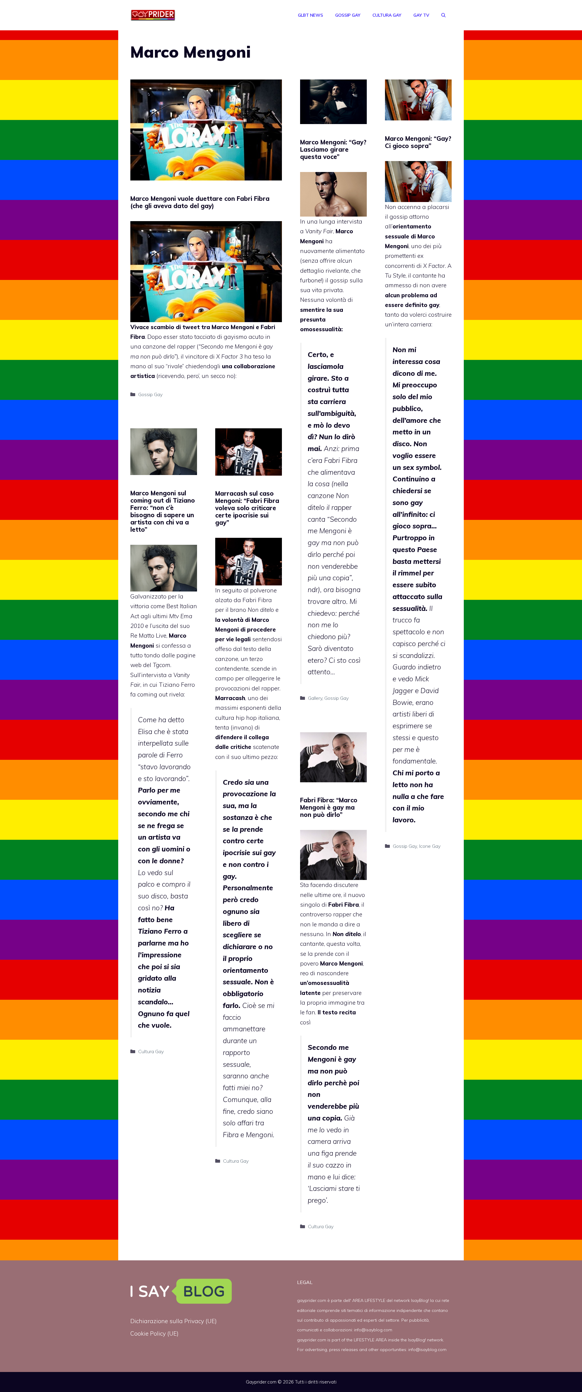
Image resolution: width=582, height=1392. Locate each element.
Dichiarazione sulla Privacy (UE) (173, 1321)
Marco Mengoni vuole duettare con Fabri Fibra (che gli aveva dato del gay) (199, 202)
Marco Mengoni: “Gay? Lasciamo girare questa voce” (333, 149)
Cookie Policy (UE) (154, 1333)
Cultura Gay (387, 15)
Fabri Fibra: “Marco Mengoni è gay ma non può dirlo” (328, 807)
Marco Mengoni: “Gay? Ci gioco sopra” (418, 142)
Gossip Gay (347, 15)
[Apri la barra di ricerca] (443, 15)
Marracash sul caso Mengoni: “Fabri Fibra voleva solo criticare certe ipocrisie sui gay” (247, 508)
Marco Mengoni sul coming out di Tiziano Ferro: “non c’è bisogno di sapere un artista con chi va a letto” (162, 511)
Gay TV (421, 15)
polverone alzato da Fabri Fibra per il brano (246, 600)
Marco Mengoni (233, 327)
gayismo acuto (244, 336)
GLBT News (310, 15)
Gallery (315, 698)
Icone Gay (429, 846)
